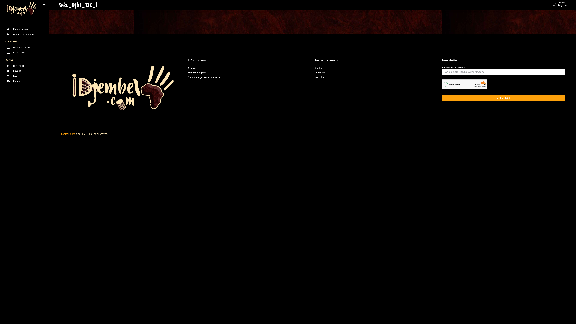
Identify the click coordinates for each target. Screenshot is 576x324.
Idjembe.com (68, 134)
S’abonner (503, 97)
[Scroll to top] (571, 316)
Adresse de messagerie (454, 67)
